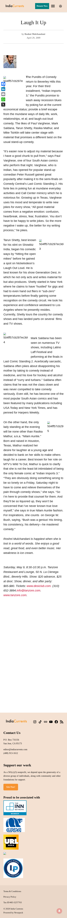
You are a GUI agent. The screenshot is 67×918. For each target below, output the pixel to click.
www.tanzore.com (15, 595)
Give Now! (10, 787)
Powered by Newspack (13, 913)
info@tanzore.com (28, 590)
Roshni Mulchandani (35, 34)
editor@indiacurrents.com (15, 749)
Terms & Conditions (12, 891)
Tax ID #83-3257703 (12, 902)
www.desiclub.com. (39, 586)
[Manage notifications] (59, 910)
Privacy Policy (9, 897)
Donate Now (42, 6)
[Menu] (53, 6)
